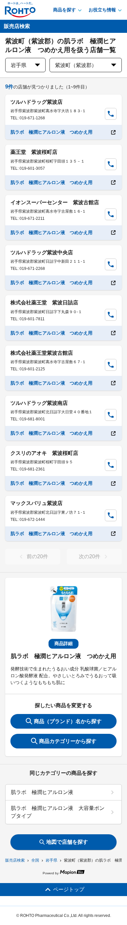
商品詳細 (63, 643)
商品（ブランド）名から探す (68, 721)
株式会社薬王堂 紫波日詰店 (44, 302)
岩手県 (51, 860)
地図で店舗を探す (67, 842)
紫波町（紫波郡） (76, 65)
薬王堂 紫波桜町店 (33, 152)
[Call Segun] (111, 114)
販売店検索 (15, 860)
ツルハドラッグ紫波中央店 (41, 252)
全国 (35, 860)
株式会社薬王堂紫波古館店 (41, 353)
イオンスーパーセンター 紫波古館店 (54, 202)
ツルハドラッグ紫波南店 (39, 403)
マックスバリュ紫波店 (36, 503)
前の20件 (37, 556)
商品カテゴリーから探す (67, 741)
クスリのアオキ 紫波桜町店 (44, 453)
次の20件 (89, 556)
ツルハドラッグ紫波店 (36, 102)
